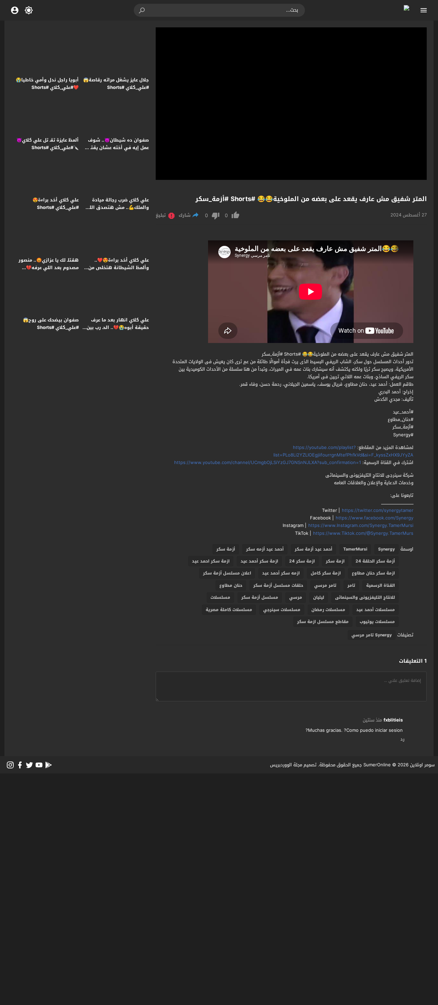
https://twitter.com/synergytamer (377, 510)
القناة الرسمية (380, 585)
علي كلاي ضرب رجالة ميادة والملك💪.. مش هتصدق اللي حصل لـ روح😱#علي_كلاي (117, 207)
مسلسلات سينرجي (281, 609)
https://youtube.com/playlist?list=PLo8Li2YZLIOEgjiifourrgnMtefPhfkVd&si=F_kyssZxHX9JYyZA (343, 451)
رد (402, 739)
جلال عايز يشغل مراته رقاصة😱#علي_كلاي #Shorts (116, 84)
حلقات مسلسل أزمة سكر (278, 585)
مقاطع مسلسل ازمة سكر (323, 621)
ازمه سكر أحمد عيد (281, 573)
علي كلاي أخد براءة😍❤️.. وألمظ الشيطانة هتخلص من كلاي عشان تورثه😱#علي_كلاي (116, 267)
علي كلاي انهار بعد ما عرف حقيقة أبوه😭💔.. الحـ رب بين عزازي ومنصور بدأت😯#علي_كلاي (118, 331)
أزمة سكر (225, 549)
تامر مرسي (325, 585)
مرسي (295, 597)
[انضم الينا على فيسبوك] (20, 765)
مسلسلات (220, 597)
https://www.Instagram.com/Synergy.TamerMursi (360, 525)
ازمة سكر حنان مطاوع (373, 573)
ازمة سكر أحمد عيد (259, 561)
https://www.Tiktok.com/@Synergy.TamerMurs (363, 533)
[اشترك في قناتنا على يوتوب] (39, 765)
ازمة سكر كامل (326, 573)
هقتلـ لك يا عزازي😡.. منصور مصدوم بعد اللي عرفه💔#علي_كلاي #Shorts (48, 267)
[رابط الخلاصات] (48, 765)
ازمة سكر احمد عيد (211, 561)
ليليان (318, 597)
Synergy (386, 549)
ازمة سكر (335, 561)
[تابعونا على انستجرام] (10, 765)
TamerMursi (355, 549)
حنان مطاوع (230, 585)
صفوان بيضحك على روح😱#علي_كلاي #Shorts (51, 324)
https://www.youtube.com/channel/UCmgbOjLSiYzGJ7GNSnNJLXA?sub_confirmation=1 (267, 462)
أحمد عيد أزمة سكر (313, 549)
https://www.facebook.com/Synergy (374, 518)
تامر (351, 585)
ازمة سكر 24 (302, 561)
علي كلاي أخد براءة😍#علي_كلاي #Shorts (56, 204)
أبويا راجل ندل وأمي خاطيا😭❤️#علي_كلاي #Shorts (47, 84)
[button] (142, 10)
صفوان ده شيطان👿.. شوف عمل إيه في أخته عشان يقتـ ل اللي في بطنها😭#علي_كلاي (117, 147)
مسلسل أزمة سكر (259, 597)
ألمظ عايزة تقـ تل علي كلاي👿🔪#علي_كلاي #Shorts (47, 144)
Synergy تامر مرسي (371, 635)
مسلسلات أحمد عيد (375, 609)
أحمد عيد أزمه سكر (265, 549)
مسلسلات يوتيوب (377, 621)
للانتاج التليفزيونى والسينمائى (365, 597)
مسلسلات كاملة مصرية (229, 609)
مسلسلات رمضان (328, 609)
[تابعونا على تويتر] (29, 765)
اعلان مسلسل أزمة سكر (227, 573)
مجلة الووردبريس (286, 765)
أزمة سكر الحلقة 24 (375, 561)
